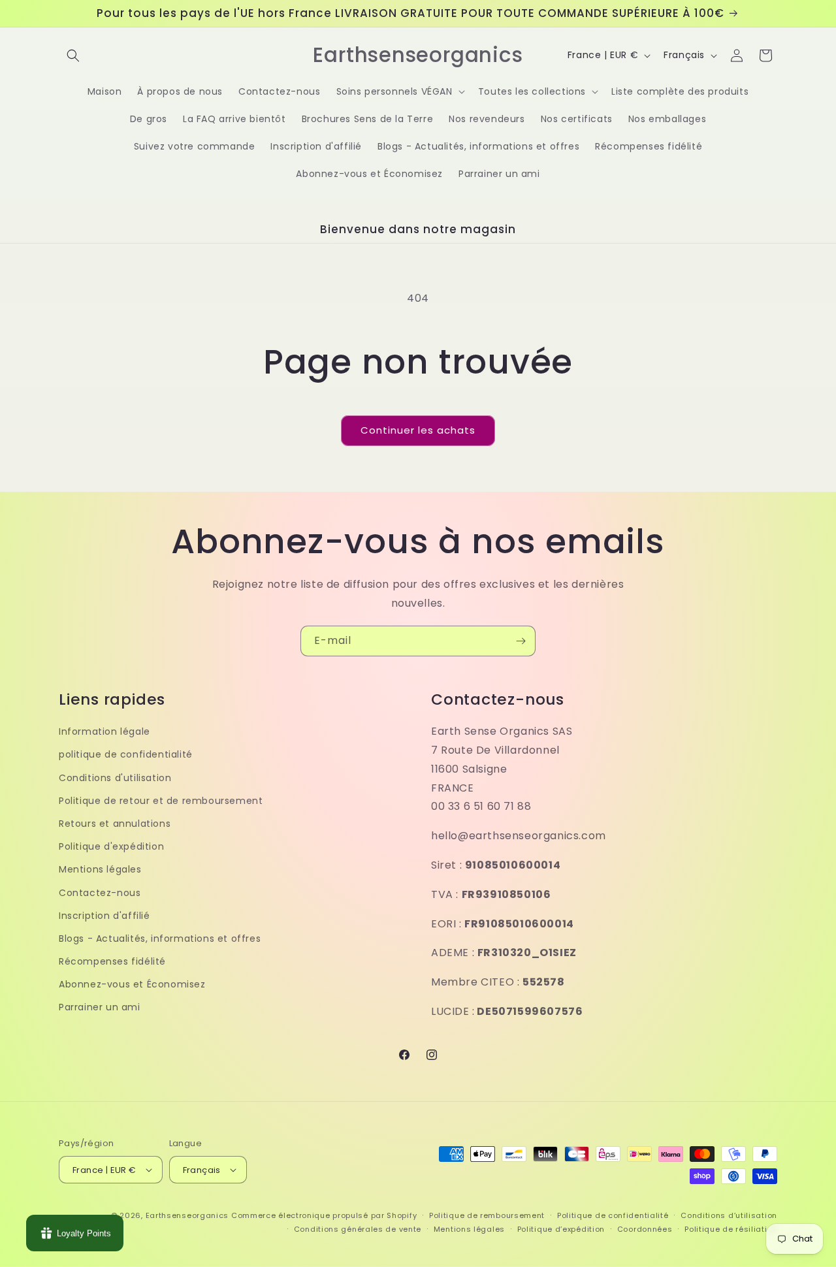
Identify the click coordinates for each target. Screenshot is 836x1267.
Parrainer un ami (99, 1007)
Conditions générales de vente (357, 1229)
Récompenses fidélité (112, 961)
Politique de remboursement (487, 1215)
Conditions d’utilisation (729, 1215)
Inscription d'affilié (104, 915)
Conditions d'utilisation (115, 777)
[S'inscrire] (520, 641)
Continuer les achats (418, 430)
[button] (73, 55)
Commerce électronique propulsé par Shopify (324, 1215)
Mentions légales (100, 869)
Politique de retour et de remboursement (161, 800)
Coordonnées (645, 1229)
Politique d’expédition (561, 1229)
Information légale (104, 731)
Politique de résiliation (730, 1229)
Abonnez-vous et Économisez (132, 984)
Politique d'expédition (111, 846)
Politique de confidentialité (613, 1215)
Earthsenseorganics (187, 1215)
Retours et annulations (114, 823)
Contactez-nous (99, 892)
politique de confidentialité (126, 754)
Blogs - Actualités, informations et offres (160, 938)
